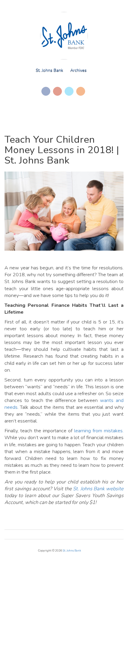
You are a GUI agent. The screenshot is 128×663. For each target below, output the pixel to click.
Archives (78, 70)
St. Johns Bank (49, 70)
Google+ (57, 91)
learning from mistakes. (99, 430)
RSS (80, 91)
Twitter (69, 91)
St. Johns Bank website (98, 488)
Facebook (45, 91)
